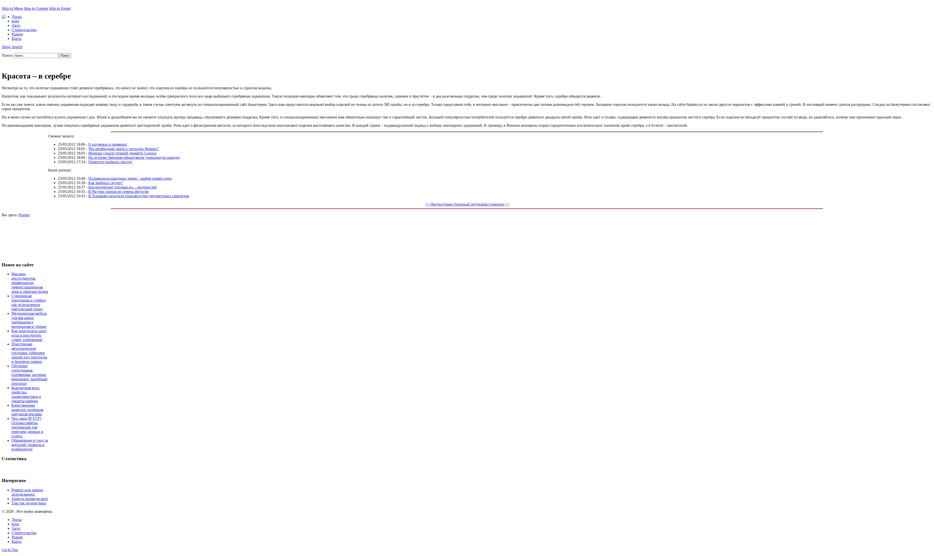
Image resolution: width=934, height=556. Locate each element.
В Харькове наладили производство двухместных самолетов (138, 196)
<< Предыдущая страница (446, 204)
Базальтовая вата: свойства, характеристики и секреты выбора (26, 394)
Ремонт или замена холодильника (27, 492)
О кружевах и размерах (107, 144)
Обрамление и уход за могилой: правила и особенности (29, 444)
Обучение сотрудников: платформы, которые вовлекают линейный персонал (29, 375)
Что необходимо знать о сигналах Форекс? (123, 149)
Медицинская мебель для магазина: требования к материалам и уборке (29, 320)
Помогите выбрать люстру (110, 162)
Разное (24, 215)
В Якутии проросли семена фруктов (118, 191)
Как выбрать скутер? (105, 183)
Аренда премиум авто (29, 499)
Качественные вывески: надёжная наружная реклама (27, 409)
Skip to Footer (60, 8)
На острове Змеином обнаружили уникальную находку (134, 157)
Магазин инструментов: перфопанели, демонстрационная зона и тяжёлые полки (29, 283)
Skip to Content (36, 8)
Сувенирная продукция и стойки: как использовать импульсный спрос (28, 302)
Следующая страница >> (488, 204)
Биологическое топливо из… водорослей (122, 187)
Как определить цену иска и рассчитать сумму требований (29, 335)
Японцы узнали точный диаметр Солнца (122, 153)
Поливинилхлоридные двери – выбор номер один (130, 178)
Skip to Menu (12, 8)
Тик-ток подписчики (28, 503)
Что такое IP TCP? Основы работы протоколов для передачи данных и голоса (27, 427)
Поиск (8, 55)
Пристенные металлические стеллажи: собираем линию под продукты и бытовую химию (29, 353)
